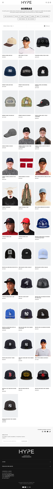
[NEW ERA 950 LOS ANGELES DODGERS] (43, 314)
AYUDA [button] (3, 461)
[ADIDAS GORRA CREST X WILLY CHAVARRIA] (43, 102)
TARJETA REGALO (22, 19)
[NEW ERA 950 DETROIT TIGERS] (10, 344)
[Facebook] (45, 431)
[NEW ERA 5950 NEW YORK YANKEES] (43, 375)
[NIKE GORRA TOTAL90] (26, 42)
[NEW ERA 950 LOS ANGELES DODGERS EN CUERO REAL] (43, 283)
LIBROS (27, 16)
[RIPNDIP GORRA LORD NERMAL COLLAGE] (43, 71)
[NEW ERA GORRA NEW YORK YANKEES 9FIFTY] (26, 344)
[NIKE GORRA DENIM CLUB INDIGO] (43, 344)
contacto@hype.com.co (9, 475)
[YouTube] (47, 431)
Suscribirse (24, 441)
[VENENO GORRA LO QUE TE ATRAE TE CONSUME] (43, 132)
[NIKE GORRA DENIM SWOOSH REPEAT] (43, 194)
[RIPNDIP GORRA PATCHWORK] (26, 102)
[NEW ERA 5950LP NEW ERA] (26, 375)
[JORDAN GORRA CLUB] (10, 223)
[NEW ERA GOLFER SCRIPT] (26, 283)
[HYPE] (26, 451)
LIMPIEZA (33, 16)
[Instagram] (42, 431)
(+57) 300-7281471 (10, 474)
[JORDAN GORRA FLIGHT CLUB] (10, 283)
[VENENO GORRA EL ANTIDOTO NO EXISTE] (10, 163)
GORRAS (22, 16)
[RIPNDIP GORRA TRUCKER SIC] (10, 102)
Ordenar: (7, 26)
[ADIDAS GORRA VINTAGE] (10, 42)
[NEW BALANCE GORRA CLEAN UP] (26, 254)
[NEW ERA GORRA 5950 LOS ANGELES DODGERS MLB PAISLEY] (43, 223)
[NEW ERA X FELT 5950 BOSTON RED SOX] (10, 375)
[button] (3, 2)
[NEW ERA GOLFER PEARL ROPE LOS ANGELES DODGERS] (10, 314)
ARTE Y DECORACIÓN (8, 16)
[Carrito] (50, 2)
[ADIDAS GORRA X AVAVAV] (10, 132)
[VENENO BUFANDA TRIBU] (26, 194)
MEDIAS (38, 16)
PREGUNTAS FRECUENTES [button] (7, 466)
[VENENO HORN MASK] (10, 194)
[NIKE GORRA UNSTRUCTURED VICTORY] (43, 163)
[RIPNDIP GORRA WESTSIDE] (10, 71)
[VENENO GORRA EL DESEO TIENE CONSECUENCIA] (26, 132)
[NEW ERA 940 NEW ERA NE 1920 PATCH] (10, 254)
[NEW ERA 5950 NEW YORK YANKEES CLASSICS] (10, 405)
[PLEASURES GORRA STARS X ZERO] (43, 42)
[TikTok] (50, 431)
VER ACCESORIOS (31, 19)
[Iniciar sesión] (48, 2)
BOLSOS (16, 16)
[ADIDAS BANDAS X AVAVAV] (26, 163)
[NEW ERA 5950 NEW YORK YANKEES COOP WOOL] (26, 314)
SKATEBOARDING (45, 16)
